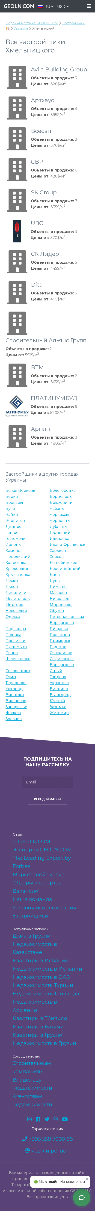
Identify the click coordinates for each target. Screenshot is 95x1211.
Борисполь (61, 496)
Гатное (12, 532)
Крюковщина (19, 568)
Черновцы (60, 520)
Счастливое (61, 653)
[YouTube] (65, 1119)
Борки (12, 496)
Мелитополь (18, 598)
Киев (55, 574)
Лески (12, 580)
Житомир (59, 713)
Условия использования (44, 908)
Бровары (14, 502)
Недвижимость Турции (42, 985)
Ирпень (13, 544)
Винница (59, 689)
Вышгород (60, 695)
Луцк (55, 580)
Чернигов (15, 520)
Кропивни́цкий (65, 568)
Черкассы (59, 514)
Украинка (59, 683)
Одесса (13, 617)
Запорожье (16, 707)
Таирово (58, 677)
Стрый (56, 671)
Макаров (58, 592)
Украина (21, 28)
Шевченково (18, 659)
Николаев (59, 598)
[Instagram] (29, 1119)
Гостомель (15, 538)
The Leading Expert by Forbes (41, 862)
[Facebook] (38, 1119)
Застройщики (30, 916)
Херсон (57, 556)
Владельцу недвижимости (32, 1084)
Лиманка (59, 586)
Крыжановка (18, 574)
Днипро (13, 526)
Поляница (60, 635)
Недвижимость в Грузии (44, 1043)
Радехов (58, 647)
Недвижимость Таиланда (45, 994)
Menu (89, 6)
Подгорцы (16, 629)
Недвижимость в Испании (47, 969)
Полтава (13, 635)
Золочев (14, 719)
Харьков (58, 550)
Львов (12, 586)
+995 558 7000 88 (50, 1139)
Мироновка (61, 604)
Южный (57, 701)
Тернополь (16, 683)
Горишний (60, 532)
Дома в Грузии (31, 936)
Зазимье (58, 707)
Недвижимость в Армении (34, 1006)
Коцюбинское (63, 562)
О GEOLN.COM (31, 841)
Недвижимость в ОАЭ (41, 977)
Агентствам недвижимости (32, 1100)
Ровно (12, 653)
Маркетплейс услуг (38, 875)
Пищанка (59, 629)
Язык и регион (50, 1151)
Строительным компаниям (31, 1067)
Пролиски (16, 641)
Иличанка (59, 538)
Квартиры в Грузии (37, 1035)
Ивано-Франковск (67, 544)
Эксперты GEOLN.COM (42, 850)
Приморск (60, 641)
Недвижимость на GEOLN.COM (32, 23)
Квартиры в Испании (40, 960)
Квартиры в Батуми (38, 1027)
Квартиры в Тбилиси (39, 1018)
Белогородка (63, 490)
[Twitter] (46, 1119)
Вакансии (25, 891)
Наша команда (32, 899)
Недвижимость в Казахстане (34, 948)
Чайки (12, 514)
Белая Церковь (20, 490)
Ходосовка (16, 562)
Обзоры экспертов (37, 883)
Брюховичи (61, 502)
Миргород (16, 604)
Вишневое (16, 701)
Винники (15, 695)
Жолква (13, 713)
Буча (10, 508)
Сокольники (18, 671)
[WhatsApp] (55, 1119)
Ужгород (14, 689)
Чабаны (57, 508)
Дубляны (58, 526)
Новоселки (16, 611)
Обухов (57, 611)
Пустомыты (16, 647)
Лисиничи (16, 592)
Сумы (11, 677)
